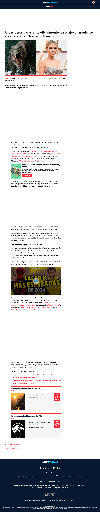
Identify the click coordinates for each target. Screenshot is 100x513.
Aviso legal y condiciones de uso (23, 485)
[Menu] (6, 2)
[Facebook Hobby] (40, 468)
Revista (64, 476)
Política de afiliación (79, 485)
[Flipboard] (57, 468)
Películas (13, 448)
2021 (12, 391)
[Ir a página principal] (50, 2)
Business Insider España (39, 500)
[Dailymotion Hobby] (54, 468)
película (13, 367)
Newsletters (71, 476)
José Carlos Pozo (10, 80)
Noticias (7, 448)
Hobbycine (49, 7)
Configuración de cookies (60, 488)
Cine (18, 448)
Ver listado (27, 175)
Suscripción (47, 488)
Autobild (27, 500)
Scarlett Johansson (24, 298)
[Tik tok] (49, 468)
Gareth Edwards (39, 250)
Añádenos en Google (56, 78)
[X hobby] (43, 468)
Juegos (18, 476)
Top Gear (72, 500)
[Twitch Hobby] (46, 468)
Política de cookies (54, 485)
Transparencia (66, 485)
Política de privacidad (41, 485)
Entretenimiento (36, 476)
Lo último (57, 476)
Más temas (81, 476)
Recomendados (47, 476)
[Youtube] (59, 468)
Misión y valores (37, 488)
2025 (12, 418)
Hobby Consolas (63, 500)
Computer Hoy (52, 500)
